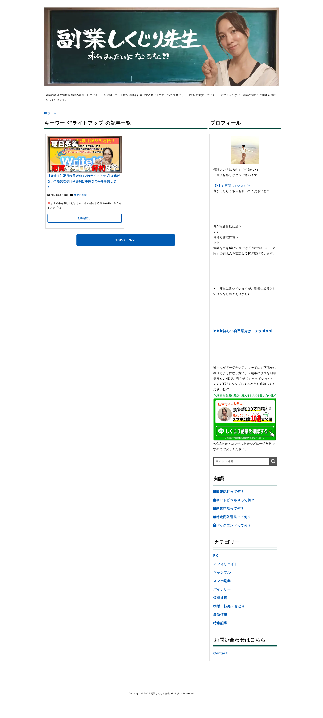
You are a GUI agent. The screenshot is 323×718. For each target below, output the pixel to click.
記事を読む (84, 218)
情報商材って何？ (230, 492)
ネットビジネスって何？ (235, 500)
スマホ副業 (80, 194)
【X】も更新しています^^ (231, 185)
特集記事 (220, 623)
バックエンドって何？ (233, 525)
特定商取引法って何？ (233, 517)
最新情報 (220, 614)
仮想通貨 (220, 598)
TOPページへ (125, 240)
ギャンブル (222, 572)
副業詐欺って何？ (230, 508)
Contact (220, 653)
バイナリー (222, 589)
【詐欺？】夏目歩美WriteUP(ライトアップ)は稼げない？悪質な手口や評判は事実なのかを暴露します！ (83, 181)
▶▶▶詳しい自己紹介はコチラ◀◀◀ (242, 331)
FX (215, 555)
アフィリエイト (225, 564)
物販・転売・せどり (229, 606)
